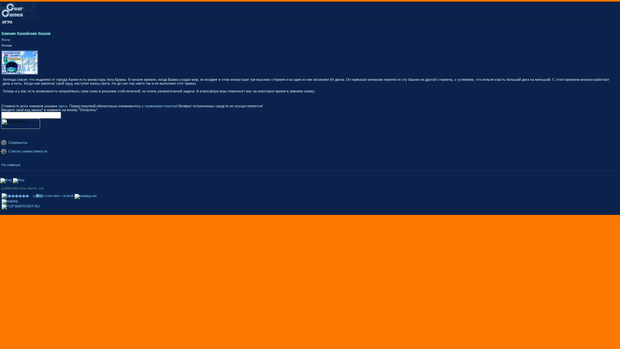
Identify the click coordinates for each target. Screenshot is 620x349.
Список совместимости (27, 151)
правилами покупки (161, 106)
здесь (62, 106)
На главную (10, 165)
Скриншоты (17, 142)
